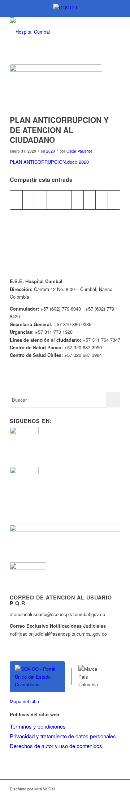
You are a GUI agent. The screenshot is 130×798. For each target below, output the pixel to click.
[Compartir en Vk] (90, 200)
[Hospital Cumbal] (54, 31)
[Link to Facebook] (93, 788)
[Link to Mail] (114, 788)
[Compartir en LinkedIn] (65, 200)
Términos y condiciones (38, 726)
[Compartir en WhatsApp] (41, 200)
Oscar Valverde (79, 151)
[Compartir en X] (29, 200)
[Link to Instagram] (104, 788)
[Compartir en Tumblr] (77, 200)
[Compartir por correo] (114, 200)
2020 (50, 151)
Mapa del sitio (24, 701)
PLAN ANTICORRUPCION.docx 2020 (49, 161)
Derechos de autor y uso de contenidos (56, 746)
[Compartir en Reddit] (102, 200)
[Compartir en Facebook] (16, 200)
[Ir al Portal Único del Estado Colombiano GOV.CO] (37, 676)
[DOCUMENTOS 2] (56, 87)
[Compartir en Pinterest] (53, 200)
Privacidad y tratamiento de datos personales (63, 736)
